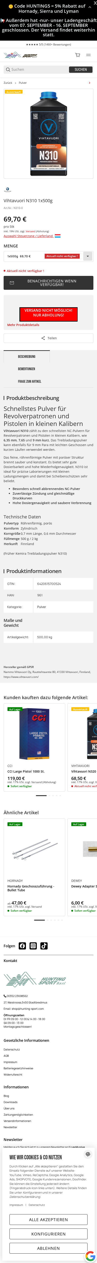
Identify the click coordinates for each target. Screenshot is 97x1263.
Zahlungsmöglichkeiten (18, 1115)
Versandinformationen (17, 1121)
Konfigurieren (48, 1234)
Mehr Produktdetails (23, 325)
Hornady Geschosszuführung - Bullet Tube (30, 888)
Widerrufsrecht (13, 1074)
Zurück (8, 83)
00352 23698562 (17, 996)
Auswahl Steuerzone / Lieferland (29, 236)
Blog (6, 1096)
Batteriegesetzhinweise (18, 1068)
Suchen (81, 69)
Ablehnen (48, 1248)
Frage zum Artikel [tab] (29, 381)
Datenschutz (12, 1049)
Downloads (10, 1102)
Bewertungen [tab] (26, 369)
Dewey (76, 880)
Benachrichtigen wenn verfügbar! (52, 283)
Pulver (23, 83)
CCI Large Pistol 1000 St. (26, 771)
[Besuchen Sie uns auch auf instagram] (33, 945)
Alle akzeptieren (48, 1219)
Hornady (15, 880)
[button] (34, 734)
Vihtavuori (80, 765)
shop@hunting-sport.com (28, 1009)
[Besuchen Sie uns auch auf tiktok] (44, 945)
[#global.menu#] (88, 55)
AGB (6, 1056)
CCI (9, 765)
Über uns (9, 1108)
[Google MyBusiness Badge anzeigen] (90, 1256)
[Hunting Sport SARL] (20, 55)
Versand (31, 231)
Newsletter (10, 1127)
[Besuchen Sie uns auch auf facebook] (22, 945)
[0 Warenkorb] (78, 55)
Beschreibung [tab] (26, 356)
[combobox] (48, 256)
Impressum (10, 1062)
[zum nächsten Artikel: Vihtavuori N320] (89, 83)
